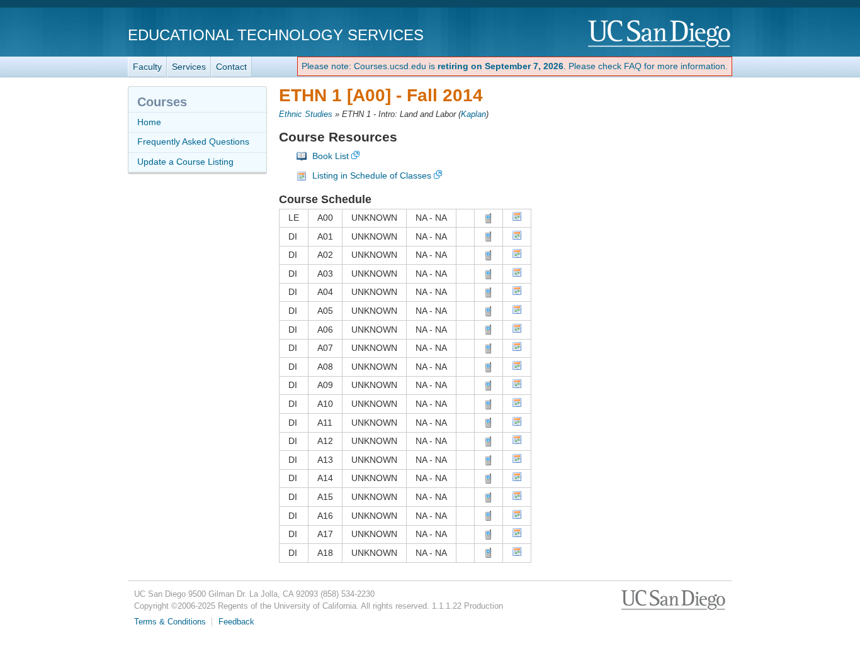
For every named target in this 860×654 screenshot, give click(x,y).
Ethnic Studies (305, 114)
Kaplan (473, 114)
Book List (330, 156)
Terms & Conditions (170, 622)
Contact (231, 67)
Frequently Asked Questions (193, 141)
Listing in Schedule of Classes (371, 175)
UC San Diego (660, 34)
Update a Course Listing (185, 162)
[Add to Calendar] (517, 218)
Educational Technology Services (276, 34)
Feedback (236, 622)
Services (189, 67)
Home (149, 122)
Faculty (147, 67)
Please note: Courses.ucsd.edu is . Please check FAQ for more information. (515, 66)
